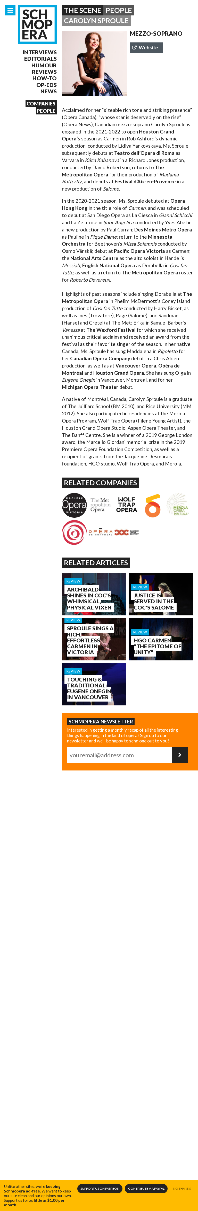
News (48, 91)
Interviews (39, 52)
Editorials (40, 58)
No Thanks (182, 1188)
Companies (41, 103)
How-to (44, 78)
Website (148, 47)
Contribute (146, 1188)
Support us (99, 1188)
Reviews (44, 71)
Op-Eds (46, 85)
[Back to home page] (37, 24)
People (46, 111)
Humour (44, 65)
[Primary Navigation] (10, 10)
